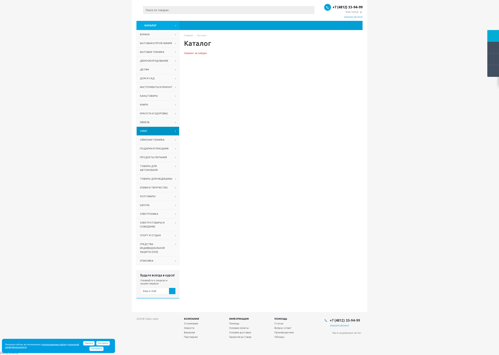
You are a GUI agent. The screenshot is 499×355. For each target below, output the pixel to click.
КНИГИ (144, 104)
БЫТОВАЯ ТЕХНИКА (152, 52)
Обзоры (279, 336)
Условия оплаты (239, 328)
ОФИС (143, 131)
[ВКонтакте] (335, 339)
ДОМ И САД (147, 78)
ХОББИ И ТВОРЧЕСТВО (154, 187)
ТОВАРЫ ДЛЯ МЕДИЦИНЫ (156, 178)
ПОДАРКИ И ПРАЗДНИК (154, 148)
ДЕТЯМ (144, 69)
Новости (189, 328)
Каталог (150, 25)
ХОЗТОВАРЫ (148, 196)
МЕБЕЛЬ (145, 122)
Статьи (278, 323)
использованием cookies (54, 344)
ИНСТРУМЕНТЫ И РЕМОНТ (156, 87)
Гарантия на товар (240, 336)
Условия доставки (240, 332)
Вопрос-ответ (283, 328)
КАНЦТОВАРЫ (149, 95)
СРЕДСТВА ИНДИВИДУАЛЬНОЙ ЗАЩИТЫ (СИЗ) (152, 248)
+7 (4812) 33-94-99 (348, 7)
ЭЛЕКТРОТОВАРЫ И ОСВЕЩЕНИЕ (152, 224)
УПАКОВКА (146, 260)
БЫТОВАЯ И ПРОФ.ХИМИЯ (156, 43)
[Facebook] (343, 339)
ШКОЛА (145, 205)
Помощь (280, 318)
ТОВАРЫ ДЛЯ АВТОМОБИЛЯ (149, 168)
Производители (284, 332)
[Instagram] (351, 339)
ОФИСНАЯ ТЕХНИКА (152, 139)
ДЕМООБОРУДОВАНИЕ (154, 60)
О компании (191, 323)
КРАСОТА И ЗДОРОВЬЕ (154, 113)
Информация (239, 318)
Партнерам (191, 336)
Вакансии (189, 332)
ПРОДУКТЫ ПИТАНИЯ (153, 157)
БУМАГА (145, 34)
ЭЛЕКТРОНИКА (149, 213)
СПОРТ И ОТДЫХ (150, 235)
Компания (191, 318)
